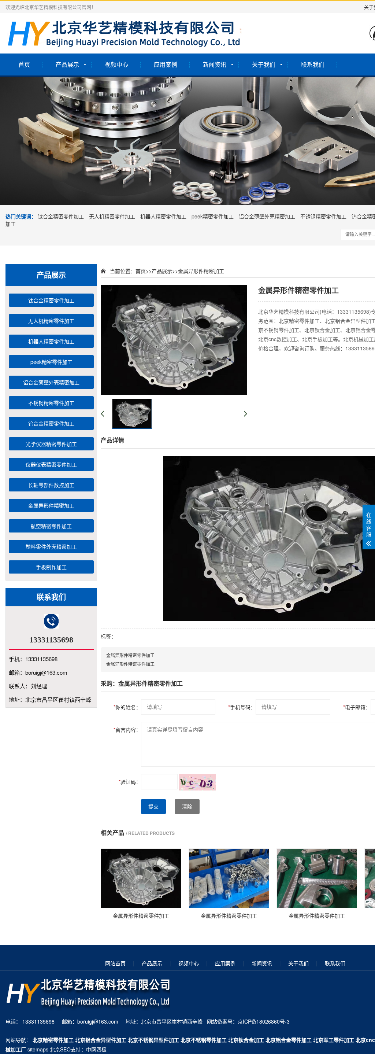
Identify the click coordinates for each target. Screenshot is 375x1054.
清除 (187, 807)
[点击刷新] (197, 782)
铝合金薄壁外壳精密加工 (267, 216)
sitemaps (37, 1049)
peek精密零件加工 (213, 216)
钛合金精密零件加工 (61, 216)
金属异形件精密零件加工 (130, 655)
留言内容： (127, 729)
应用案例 (165, 64)
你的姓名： (127, 707)
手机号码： (242, 707)
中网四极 (96, 1049)
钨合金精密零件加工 (51, 423)
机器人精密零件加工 (163, 216)
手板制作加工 (51, 567)
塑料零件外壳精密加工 (51, 546)
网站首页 (115, 963)
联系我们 (312, 64)
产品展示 (67, 64)
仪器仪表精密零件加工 (51, 464)
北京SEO (60, 1049)
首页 (24, 64)
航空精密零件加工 (51, 526)
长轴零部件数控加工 (51, 485)
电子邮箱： (357, 707)
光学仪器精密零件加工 (51, 443)
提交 (153, 807)
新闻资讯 (214, 64)
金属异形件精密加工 (51, 505)
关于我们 (263, 64)
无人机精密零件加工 (112, 216)
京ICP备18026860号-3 (264, 1021)
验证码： (130, 781)
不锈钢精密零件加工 (323, 216)
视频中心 (116, 64)
